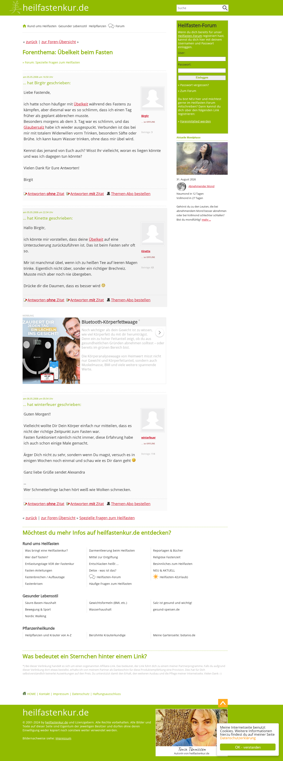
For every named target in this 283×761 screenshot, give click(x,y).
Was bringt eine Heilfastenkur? (46, 550)
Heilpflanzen (97, 26)
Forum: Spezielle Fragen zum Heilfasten (52, 62)
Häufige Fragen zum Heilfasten (110, 584)
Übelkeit (81, 103)
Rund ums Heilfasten (42, 26)
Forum (120, 26)
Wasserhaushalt (100, 609)
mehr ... (206, 219)
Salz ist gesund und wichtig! (172, 603)
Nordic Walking (35, 616)
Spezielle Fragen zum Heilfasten (107, 517)
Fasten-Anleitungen (38, 570)
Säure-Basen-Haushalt (40, 603)
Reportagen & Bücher (168, 550)
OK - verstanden (248, 747)
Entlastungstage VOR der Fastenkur (49, 564)
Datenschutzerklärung (238, 737)
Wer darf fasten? (36, 557)
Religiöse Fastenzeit (166, 557)
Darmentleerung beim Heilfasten (112, 550)
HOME (31, 694)
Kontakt (44, 694)
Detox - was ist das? (102, 570)
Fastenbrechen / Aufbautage (45, 577)
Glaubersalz (34, 127)
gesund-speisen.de (166, 609)
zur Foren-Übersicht (58, 517)
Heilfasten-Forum (109, 577)
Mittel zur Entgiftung (103, 557)
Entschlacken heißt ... (104, 564)
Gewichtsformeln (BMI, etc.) (108, 603)
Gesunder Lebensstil (72, 26)
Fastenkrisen (34, 584)
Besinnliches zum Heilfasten (172, 564)
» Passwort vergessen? (193, 85)
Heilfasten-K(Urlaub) (174, 577)
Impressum (61, 694)
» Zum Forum (187, 91)
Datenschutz (80, 694)
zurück (31, 517)
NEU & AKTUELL (164, 570)
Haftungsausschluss (107, 694)
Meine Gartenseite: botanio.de (174, 635)
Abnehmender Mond (201, 186)
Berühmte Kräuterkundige (107, 635)
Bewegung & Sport (38, 609)
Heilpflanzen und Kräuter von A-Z (48, 635)
